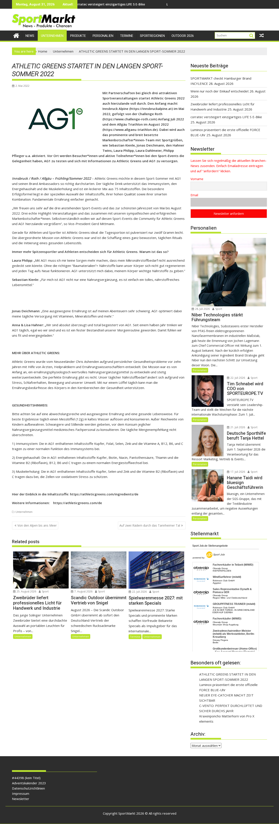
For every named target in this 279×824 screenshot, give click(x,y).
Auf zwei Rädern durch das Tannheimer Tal (149, 525)
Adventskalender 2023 (29, 783)
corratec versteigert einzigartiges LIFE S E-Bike (81, 4)
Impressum (20, 793)
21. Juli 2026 (237, 427)
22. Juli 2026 (139, 592)
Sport (45, 591)
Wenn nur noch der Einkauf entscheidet (220, 91)
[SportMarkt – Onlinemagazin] (16, 35)
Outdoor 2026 (183, 36)
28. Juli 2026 (202, 309)
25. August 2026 (26, 591)
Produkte (78, 36)
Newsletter (20, 799)
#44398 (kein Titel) (26, 778)
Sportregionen (152, 36)
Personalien (103, 36)
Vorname (197, 179)
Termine (126, 36)
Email (194, 195)
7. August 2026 (83, 591)
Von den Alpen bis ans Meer (37, 525)
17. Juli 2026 (237, 472)
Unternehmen (52, 36)
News (30, 36)
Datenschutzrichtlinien (28, 788)
